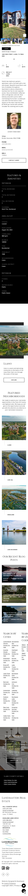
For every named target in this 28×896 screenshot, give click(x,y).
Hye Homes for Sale (15, 717)
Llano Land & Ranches (10, 782)
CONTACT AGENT (14, 160)
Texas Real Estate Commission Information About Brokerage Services (11, 854)
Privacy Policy (19, 885)
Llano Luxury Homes (10, 784)
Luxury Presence (10, 883)
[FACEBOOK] (3, 874)
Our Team (6, 830)
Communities (7, 833)
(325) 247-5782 (7, 808)
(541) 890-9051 (6, 144)
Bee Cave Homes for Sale (6, 709)
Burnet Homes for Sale (15, 660)
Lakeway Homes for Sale (15, 692)
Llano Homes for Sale (10, 780)
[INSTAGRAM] (7, 874)
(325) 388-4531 (7, 820)
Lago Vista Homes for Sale (6, 675)
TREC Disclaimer (7, 858)
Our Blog (5, 831)
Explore (14, 380)
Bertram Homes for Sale (6, 684)
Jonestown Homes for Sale (6, 692)
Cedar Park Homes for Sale (6, 717)
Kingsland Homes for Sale (6, 660)
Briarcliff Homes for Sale (6, 667)
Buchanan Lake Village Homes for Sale (15, 700)
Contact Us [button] (14, 760)
